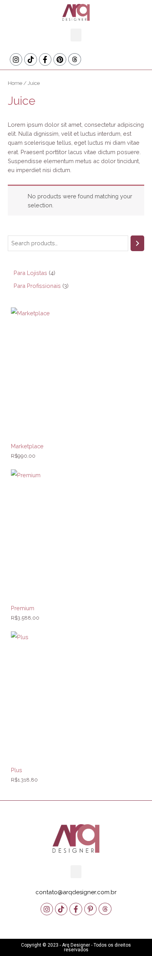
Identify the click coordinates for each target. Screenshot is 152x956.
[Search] (137, 243)
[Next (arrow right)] (138, 478)
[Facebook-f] (45, 59)
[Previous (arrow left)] (13, 478)
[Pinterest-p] (90, 909)
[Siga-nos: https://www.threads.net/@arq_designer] (74, 59)
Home (15, 83)
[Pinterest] (59, 59)
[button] (76, 35)
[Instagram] (16, 59)
